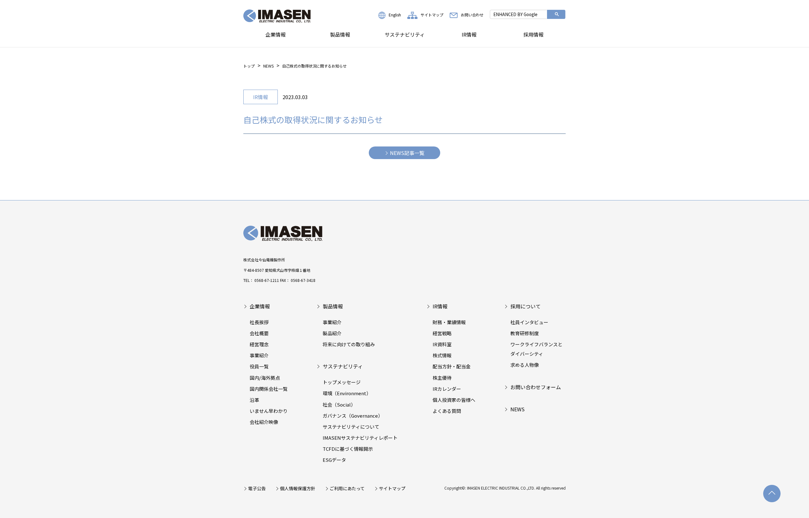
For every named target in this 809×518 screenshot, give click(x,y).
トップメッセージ (342, 382)
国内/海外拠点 (265, 377)
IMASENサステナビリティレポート (360, 437)
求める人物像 (524, 364)
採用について (525, 306)
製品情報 (340, 34)
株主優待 (442, 377)
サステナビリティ (405, 34)
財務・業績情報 (449, 322)
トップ (249, 65)
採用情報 (533, 34)
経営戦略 (442, 333)
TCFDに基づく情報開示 (348, 448)
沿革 (254, 399)
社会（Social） (339, 404)
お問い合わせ (472, 14)
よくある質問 (447, 411)
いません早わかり (269, 411)
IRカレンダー (447, 388)
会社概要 (259, 333)
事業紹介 (259, 355)
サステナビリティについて (351, 426)
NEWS (268, 65)
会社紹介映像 (264, 422)
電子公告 (257, 488)
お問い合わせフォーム (535, 387)
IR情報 (469, 34)
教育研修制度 (524, 333)
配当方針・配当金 (452, 366)
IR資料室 (442, 344)
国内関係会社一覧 (269, 388)
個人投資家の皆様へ (454, 399)
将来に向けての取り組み (349, 344)
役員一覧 (259, 366)
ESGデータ (334, 459)
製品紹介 (332, 333)
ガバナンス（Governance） (353, 415)
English (395, 14)
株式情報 (442, 355)
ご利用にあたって (347, 488)
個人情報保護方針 (297, 488)
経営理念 (259, 344)
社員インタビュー (529, 322)
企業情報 (275, 34)
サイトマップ (432, 14)
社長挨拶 (259, 322)
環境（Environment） (347, 393)
